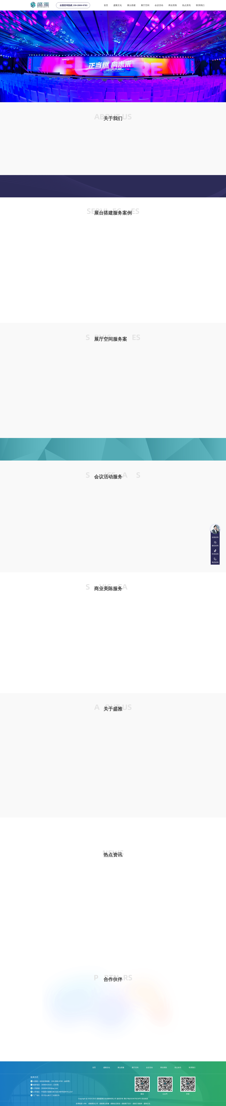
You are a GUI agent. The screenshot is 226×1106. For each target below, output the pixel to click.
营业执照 (144, 1100)
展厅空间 (145, 5)
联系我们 (200, 5)
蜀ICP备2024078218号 (132, 1100)
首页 (106, 5)
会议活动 (159, 5)
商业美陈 (172, 5)
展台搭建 (131, 5)
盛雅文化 (117, 5)
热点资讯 (186, 5)
